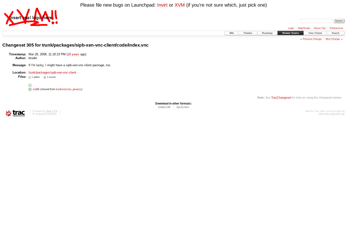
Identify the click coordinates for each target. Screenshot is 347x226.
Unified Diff (164, 107)
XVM (180, 5)
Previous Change (312, 39)
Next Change (333, 39)
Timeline (247, 33)
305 (30, 45)
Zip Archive (182, 107)
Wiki (231, 33)
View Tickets (315, 33)
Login (291, 28)
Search (335, 33)
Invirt (162, 5)
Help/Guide (304, 28)
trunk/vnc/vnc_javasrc (68, 89)
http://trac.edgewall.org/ (332, 113)
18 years (73, 54)
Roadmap (267, 33)
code (36, 89)
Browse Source (290, 33)
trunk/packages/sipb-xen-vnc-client (52, 72)
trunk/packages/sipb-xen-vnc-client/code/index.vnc (95, 45)
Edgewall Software (46, 113)
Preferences (336, 28)
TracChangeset (281, 97)
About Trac (320, 28)
